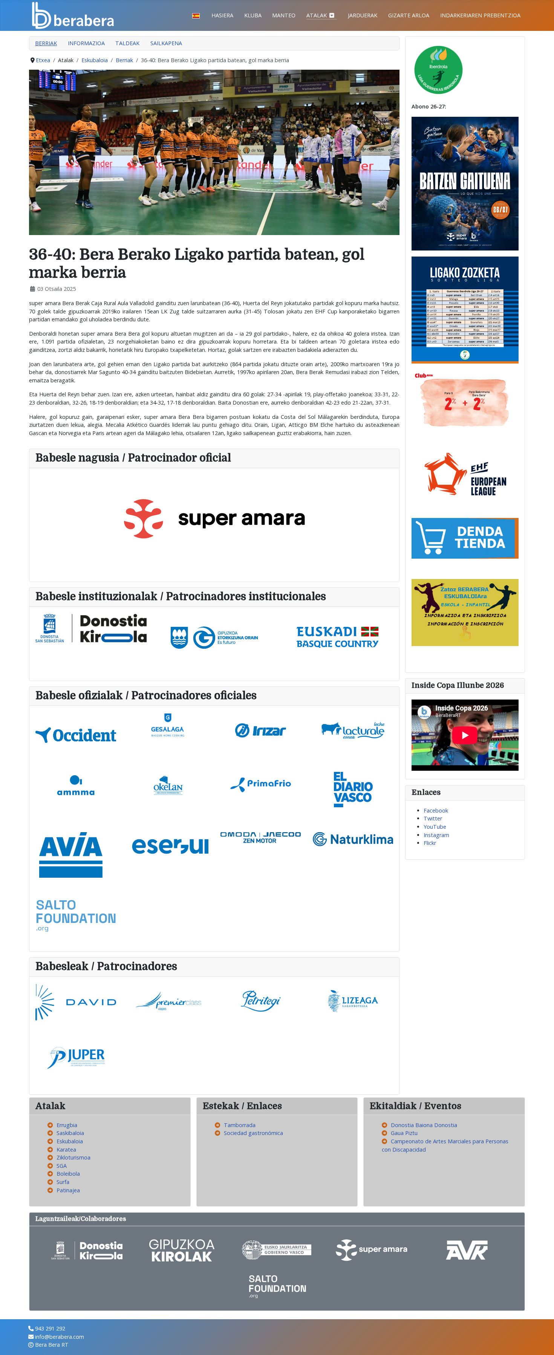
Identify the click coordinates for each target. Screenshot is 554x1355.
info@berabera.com (59, 1336)
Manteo (283, 15)
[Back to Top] (541, 1342)
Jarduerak (362, 15)
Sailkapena (166, 43)
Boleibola (68, 1173)
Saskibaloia (70, 1133)
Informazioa (86, 43)
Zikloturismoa (73, 1157)
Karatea (66, 1149)
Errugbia (67, 1125)
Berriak (46, 43)
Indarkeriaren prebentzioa (480, 15)
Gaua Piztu (404, 1133)
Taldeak (127, 43)
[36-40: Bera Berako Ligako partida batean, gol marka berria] (214, 151)
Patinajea (68, 1190)
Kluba (253, 15)
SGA (62, 1165)
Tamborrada (240, 1125)
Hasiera (222, 15)
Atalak (316, 15)
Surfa (63, 1181)
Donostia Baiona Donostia (424, 1125)
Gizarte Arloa (408, 15)
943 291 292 (50, 1328)
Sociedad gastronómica (253, 1133)
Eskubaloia (70, 1141)
